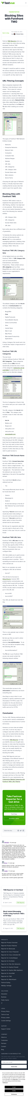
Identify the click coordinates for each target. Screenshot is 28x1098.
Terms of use (5, 1014)
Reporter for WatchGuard (8, 979)
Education (4, 994)
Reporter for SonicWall (8, 973)
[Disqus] (14, 859)
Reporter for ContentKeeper (9, 958)
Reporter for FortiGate (7, 961)
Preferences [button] (5, 1082)
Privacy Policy (5, 1011)
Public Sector (5, 1000)
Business (3, 997)
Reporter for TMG (6, 976)
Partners (3, 1043)
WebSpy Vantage (6, 985)
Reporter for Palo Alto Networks (10, 964)
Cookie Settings (6, 1020)
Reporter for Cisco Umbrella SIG (10, 955)
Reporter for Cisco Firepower (10, 952)
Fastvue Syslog (5, 982)
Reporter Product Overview (9, 942)
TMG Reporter (12, 41)
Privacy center (5, 1017)
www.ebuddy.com (10, 434)
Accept (14, 1087)
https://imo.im (7, 579)
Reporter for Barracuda (8, 948)
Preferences (14, 1094)
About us (4, 1037)
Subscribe (14, 1066)
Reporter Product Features (9, 945)
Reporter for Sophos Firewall (9, 967)
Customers (4, 1040)
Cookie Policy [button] (15, 1079)
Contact (3, 1046)
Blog (2, 1049)
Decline (14, 1090)
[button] (18, 830)
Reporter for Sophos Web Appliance (12, 970)
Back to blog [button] (6, 33)
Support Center (5, 1029)
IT (1, 1003)
